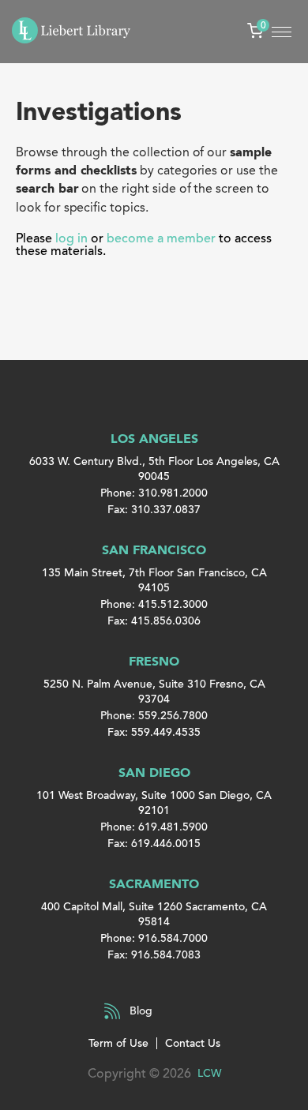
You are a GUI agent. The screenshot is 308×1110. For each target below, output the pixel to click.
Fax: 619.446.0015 (154, 843)
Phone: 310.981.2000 (154, 493)
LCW (209, 1073)
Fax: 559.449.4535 (154, 732)
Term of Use (118, 1043)
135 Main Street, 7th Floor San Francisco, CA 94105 (154, 580)
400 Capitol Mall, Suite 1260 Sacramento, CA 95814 (154, 914)
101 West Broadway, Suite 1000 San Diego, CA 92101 (154, 803)
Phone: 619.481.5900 (154, 827)
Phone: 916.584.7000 (154, 938)
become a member (161, 238)
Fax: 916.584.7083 (154, 955)
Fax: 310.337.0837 (154, 509)
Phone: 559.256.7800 (154, 715)
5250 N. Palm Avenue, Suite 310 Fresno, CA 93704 (154, 691)
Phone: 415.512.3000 (154, 604)
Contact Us (192, 1043)
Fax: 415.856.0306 (154, 621)
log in (71, 238)
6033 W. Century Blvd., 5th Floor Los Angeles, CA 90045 (154, 469)
